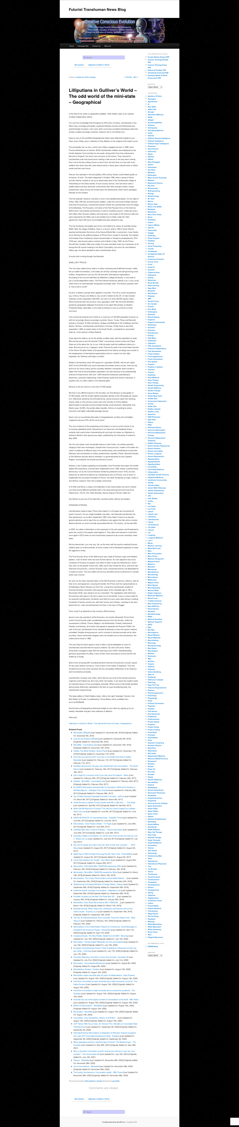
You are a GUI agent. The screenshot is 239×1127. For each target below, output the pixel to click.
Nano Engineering (155, 603)
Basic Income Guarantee (157, 177)
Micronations (90, 1081)
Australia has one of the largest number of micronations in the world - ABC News (106, 999)
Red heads (152, 753)
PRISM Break (153, 946)
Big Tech (151, 185)
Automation (152, 167)
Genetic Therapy (154, 390)
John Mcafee (152, 498)
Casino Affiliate (153, 225)
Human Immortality (155, 451)
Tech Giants (152, 850)
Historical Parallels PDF (157, 70)
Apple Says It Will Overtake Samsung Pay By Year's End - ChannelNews (103, 854)
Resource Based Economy (158, 758)
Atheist (150, 159)
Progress (151, 724)
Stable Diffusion (154, 829)
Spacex (150, 816)
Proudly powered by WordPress (113, 1122)
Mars (149, 551)
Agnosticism (152, 101)
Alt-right (151, 112)
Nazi (149, 627)
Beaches (151, 180)
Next (136, 77)
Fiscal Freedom (154, 354)
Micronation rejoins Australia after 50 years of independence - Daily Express (104, 975)
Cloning (151, 243)
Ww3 (149, 934)
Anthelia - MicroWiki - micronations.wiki (89, 781)
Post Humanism (154, 714)
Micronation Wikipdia (81, 732)
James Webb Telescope (157, 488)
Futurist (151, 372)
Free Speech (152, 361)
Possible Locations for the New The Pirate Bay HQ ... (95, 896)
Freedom (151, 364)
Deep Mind (152, 288)
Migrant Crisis (153, 582)
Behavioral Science (155, 183)
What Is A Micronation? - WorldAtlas (88, 1005)
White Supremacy (154, 929)
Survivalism (152, 845)
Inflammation (153, 472)
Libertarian (152, 516)
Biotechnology (153, 196)
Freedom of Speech (155, 367)
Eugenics (151, 319)
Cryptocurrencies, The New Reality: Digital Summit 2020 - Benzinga (100, 935)
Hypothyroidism (154, 464)
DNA (149, 298)
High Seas (152, 419)
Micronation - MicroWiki (83, 1011)
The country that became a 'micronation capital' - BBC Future (98, 1072)
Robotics (151, 764)
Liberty (150, 522)
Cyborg (150, 277)
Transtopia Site (83, 46)
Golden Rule (152, 398)
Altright (150, 120)
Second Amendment (155, 790)
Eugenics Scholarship (156, 322)
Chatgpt (151, 233)
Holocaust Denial (154, 427)
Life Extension (153, 524)
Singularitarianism (155, 798)
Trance (150, 871)
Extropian (151, 330)
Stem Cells (152, 835)
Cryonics (151, 269)
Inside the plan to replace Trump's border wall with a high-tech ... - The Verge (104, 802)
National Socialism (155, 619)
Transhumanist (153, 879)
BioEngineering (154, 191)
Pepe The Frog (153, 685)
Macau (150, 543)
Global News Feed (155, 396)
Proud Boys (152, 732)
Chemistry (152, 235)
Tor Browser (152, 869)
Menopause (152, 569)
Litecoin (151, 530)
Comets (151, 248)
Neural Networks (154, 637)
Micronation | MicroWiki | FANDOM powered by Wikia (95, 872)
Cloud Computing (154, 246)
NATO (150, 624)
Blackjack (151, 209)
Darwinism (152, 280)
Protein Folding (154, 729)
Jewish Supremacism (156, 490)
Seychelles (152, 795)
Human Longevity (154, 453)
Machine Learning (155, 545)
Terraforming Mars (155, 856)
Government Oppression (157, 401)
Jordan (150, 501)
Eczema (151, 306)
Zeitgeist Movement (155, 937)
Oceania (151, 664)
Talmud (150, 848)
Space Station (153, 811)
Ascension (152, 146)
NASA (150, 616)
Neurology (152, 643)
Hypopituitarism (154, 461)
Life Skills (151, 527)
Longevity (151, 535)
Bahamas (151, 172)
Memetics (151, 566)
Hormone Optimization (156, 430)
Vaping (150, 892)
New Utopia (152, 648)
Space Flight (152, 808)
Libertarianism (153, 519)
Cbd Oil (151, 227)
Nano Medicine (153, 606)
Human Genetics (154, 448)
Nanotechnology (154, 614)
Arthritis (151, 135)
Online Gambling (154, 672)
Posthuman (152, 716)
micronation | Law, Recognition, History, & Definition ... (95, 1017)
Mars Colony (152, 556)
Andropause (152, 128)
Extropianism (153, 333)
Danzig (99, 1081)
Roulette (151, 774)
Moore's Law (152, 598)
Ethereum (151, 314)
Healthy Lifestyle (154, 409)
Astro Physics (153, 149)
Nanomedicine (153, 609)
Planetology (152, 698)
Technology (152, 853)
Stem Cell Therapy (155, 832)
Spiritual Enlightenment (157, 819)
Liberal (150, 511)
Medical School (154, 561)
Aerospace (152, 99)
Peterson (151, 690)
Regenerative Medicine (156, 756)
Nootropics (152, 656)
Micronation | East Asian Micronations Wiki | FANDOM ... (96, 902)
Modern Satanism (154, 593)
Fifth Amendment (154, 346)
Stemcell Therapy (154, 837)
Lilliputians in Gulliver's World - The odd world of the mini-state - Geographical (100, 723)
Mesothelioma (153, 572)
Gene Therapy (153, 380)
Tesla (150, 858)
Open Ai (151, 674)
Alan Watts (152, 107)
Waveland (151, 919)
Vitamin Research (154, 908)
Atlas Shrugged (154, 162)
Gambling (151, 375)
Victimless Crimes (155, 900)
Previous (128, 77)
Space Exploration (155, 806)
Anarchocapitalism (155, 122)
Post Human (152, 711)
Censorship (152, 230)
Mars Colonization (155, 553)
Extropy (151, 335)
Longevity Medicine (155, 538)
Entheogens (152, 312)
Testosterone (153, 861)
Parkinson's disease (155, 679)
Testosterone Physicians (157, 863)
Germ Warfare (153, 393)
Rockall (150, 766)
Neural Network (153, 635)
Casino (150, 222)
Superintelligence (154, 842)
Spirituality (152, 821)
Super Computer (154, 840)
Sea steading (153, 782)
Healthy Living (153, 411)
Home (71, 46)
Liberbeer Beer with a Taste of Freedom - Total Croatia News (97, 829)
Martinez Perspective (156, 559)
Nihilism (151, 653)
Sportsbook (152, 827)
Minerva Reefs (153, 590)
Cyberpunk (152, 275)
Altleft (150, 117)
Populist (151, 708)
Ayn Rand (151, 170)
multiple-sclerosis (155, 601)
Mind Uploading (154, 588)
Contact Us (96, 46)
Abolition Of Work (155, 96)
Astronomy (152, 151)
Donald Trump (153, 301)
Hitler (150, 425)
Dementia (151, 291)
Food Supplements (155, 356)
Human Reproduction (156, 456)
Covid (150, 264)
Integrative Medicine (155, 477)
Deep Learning (153, 285)
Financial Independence (157, 348)
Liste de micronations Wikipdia (85, 738)
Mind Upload (153, 585)
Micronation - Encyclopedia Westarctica (89, 963)
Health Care (152, 406)
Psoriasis (151, 735)
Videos (150, 903)
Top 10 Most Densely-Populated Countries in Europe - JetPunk (98, 796)
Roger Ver (151, 769)
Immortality (152, 467)
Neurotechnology (154, 645)
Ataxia (150, 154)
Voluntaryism (153, 911)
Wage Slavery (153, 913)
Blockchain (152, 212)
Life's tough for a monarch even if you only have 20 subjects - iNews (101, 775)
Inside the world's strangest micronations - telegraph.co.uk (97, 890)
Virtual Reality (153, 906)
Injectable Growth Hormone (158, 474)
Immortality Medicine (156, 469)
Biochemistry (153, 188)
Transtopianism (154, 885)
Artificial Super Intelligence (158, 143)
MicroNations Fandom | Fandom (86, 969)
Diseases (151, 296)
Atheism (151, 156)
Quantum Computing (156, 743)
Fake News (152, 338)
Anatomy (151, 125)
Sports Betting (153, 824)
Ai (148, 104)
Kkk (149, 503)
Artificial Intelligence (156, 141)
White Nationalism (155, 924)
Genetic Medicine (154, 388)
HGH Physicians (154, 417)
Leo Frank (151, 509)
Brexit (150, 217)
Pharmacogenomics (155, 693)
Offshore (151, 666)
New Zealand (153, 651)
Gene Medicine (153, 377)
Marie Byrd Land (154, 548)
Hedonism (152, 414)
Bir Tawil (151, 198)
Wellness (151, 921)
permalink (116, 1081)
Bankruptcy (152, 175)
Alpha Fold (152, 109)
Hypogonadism (153, 459)
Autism (150, 164)
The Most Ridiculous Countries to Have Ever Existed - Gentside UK (100, 957)
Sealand (151, 785)
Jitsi (149, 495)
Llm (149, 532)
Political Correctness (156, 703)
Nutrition (151, 661)
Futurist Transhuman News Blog (97, 9)
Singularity (152, 800)
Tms (149, 866)
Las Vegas (152, 506)
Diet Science (152, 293)
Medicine (151, 564)
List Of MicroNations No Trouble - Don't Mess (91, 860)
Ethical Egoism (154, 317)
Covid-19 (151, 267)
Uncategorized (153, 890)
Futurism (151, 369)
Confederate (152, 251)
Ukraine (151, 887)
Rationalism (152, 751)
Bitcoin (150, 201)
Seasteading (152, 787)
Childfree (151, 241)
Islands (150, 482)
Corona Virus (153, 262)
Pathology (152, 682)
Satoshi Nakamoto (155, 779)
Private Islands (153, 722)
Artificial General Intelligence (159, 138)
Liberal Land (152, 514)
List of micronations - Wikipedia (86, 1066)
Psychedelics (153, 737)
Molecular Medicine (155, 595)
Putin (150, 740)
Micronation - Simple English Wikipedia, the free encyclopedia (98, 941)
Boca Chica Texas (154, 214)
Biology (151, 193)
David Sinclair (153, 283)
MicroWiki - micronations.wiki (85, 744)
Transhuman (152, 874)
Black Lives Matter (155, 206)
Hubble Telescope (154, 443)
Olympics (151, 669)
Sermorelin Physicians (156, 793)
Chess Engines (153, 238)
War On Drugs (153, 916)
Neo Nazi (151, 630)
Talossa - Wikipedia (81, 1060)
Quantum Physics (154, 745)
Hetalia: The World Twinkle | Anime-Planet (90, 751)
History (150, 422)
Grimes (150, 403)
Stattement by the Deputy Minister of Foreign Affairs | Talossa (98, 884)
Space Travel (153, 814)
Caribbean (152, 219)
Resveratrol (152, 761)
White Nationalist (154, 927)
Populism (151, 706)
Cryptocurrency (154, 272)
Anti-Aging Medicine (155, 130)
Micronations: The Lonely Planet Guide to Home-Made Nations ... (99, 878)
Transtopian (152, 882)
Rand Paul (152, 748)
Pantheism (152, 677)
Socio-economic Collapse (158, 803)
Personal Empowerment (157, 687)
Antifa (150, 133)
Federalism (152, 340)
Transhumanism (154, 877)
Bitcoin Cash (153, 204)
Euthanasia (152, 325)
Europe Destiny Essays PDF (158, 57)
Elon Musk (152, 309)
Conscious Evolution (156, 259)
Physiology (152, 695)
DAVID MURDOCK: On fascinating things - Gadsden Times (97, 817)
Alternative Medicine (155, 114)
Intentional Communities (157, 480)
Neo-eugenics (153, 632)
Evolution (151, 327)
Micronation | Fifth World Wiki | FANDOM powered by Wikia (97, 866)
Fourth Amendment (155, 359)
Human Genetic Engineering (159, 446)
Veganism (151, 895)
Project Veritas (153, 727)
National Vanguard (155, 622)
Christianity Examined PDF (158, 73)
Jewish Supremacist (155, 493)
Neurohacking (153, 640)
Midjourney (152, 580)
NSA (149, 658)
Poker (150, 700)
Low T (150, 540)
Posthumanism (153, 719)
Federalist (151, 343)
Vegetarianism (153, 898)
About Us (107, 46)
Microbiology (153, 574)
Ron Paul (151, 772)
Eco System (152, 304)
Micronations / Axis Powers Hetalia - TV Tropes (92, 823)
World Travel (152, 932)
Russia (150, 777)
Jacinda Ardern (153, 485)
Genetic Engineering (156, 385)
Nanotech (151, 611)
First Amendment (154, 351)
